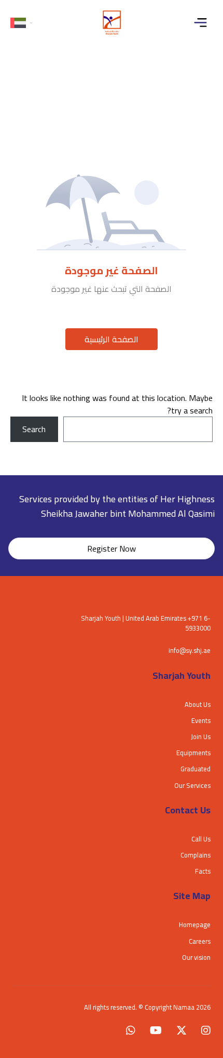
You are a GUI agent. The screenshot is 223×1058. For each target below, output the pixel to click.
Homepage (195, 924)
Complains (195, 855)
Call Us (201, 839)
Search (34, 429)
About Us (198, 704)
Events (201, 720)
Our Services (192, 785)
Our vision (196, 957)
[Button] (203, 23)
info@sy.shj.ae (190, 650)
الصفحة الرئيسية (111, 339)
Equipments (193, 752)
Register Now (111, 548)
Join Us (201, 736)
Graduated (195, 768)
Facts (203, 871)
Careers (200, 941)
